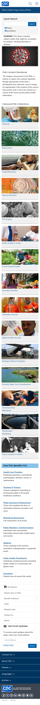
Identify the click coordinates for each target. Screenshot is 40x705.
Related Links (9, 609)
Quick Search (11, 19)
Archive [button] (5, 680)
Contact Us (8, 615)
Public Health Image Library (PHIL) (16, 10)
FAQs (6, 604)
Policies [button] (5, 667)
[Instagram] (11, 695)
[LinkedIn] (15, 695)
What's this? (8, 645)
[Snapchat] (27, 695)
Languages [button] (7, 674)
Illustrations (11, 31)
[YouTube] (19, 695)
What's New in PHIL (12, 593)
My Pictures (12, 587)
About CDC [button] (7, 661)
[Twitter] (7, 695)
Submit (32, 646)
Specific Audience (11, 598)
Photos (9, 28)
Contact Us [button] (7, 654)
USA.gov (13, 700)
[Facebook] (3, 695)
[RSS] (31, 695)
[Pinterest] (23, 695)
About (6, 620)
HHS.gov (5, 700)
